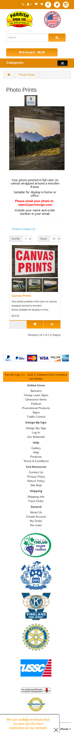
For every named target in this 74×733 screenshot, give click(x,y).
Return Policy (36, 481)
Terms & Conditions (36, 461)
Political (36, 403)
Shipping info (36, 496)
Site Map (36, 485)
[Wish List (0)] (36, 4)
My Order (36, 521)
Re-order (36, 525)
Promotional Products (36, 408)
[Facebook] (48, 4)
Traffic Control (36, 416)
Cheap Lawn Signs (36, 395)
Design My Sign (36, 428)
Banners (36, 390)
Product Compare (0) (23, 229)
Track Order (36, 501)
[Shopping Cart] (41, 4)
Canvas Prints (21, 295)
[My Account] (29, 4)
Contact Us (36, 472)
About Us (36, 512)
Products (36, 456)
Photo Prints (27, 74)
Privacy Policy (36, 476)
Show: (43, 238)
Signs (36, 412)
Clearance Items (36, 399)
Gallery (36, 448)
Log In (36, 432)
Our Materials (36, 436)
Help (36, 452)
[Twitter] (57, 4)
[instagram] (66, 4)
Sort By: (16, 238)
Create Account (36, 516)
